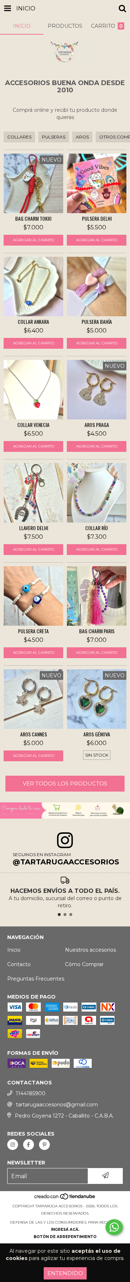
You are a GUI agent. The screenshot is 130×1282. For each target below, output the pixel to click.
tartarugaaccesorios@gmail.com (57, 1104)
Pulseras (53, 137)
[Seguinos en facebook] (28, 1144)
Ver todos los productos (65, 783)
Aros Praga (96, 424)
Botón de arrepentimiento (65, 1236)
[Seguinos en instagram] (12, 1144)
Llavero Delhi (33, 528)
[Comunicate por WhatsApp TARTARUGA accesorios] (114, 1227)
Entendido (65, 1273)
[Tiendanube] (65, 1199)
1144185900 (31, 1093)
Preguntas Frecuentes (35, 978)
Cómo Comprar (84, 964)
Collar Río (96, 528)
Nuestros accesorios (90, 950)
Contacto (19, 964)
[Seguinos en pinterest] (44, 1144)
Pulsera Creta (33, 631)
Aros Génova (96, 734)
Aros (82, 137)
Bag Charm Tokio (33, 218)
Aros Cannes (33, 734)
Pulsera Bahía (97, 321)
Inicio (14, 950)
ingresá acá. (65, 1229)
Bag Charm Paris (96, 631)
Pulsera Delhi (97, 218)
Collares (19, 137)
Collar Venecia (33, 424)
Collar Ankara (33, 321)
